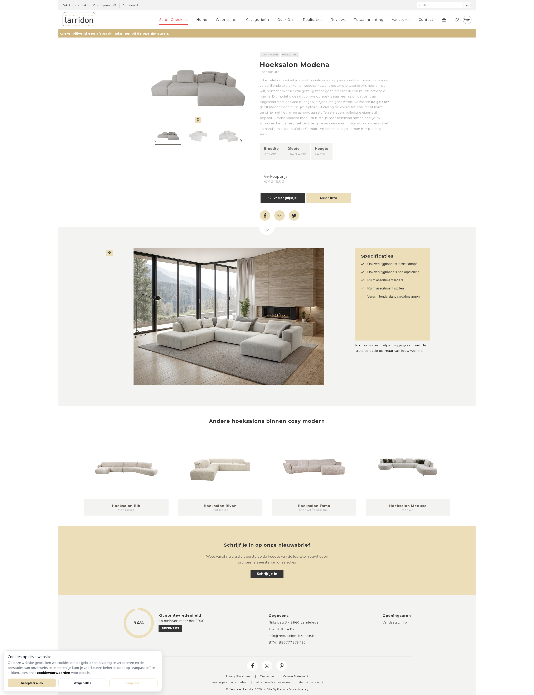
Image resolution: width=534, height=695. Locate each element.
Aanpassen (133, 683)
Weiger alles (82, 683)
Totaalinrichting (369, 20)
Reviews (338, 20)
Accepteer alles (32, 683)
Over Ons (286, 20)
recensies (170, 628)
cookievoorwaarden (53, 672)
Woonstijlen (227, 20)
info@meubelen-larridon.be (293, 636)
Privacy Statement (238, 676)
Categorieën (257, 20)
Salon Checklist (173, 20)
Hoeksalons (289, 54)
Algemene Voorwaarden (273, 682)
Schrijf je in (267, 574)
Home (201, 20)
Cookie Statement (295, 676)
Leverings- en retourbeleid (229, 682)
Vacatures (401, 20)
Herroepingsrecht (311, 682)
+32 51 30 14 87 (282, 629)
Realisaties (312, 20)
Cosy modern (269, 54)
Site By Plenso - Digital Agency (287, 689)
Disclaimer (267, 676)
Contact (426, 20)
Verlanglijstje (284, 198)
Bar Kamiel (130, 5)
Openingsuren (103, 5)
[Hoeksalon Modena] (198, 87)
